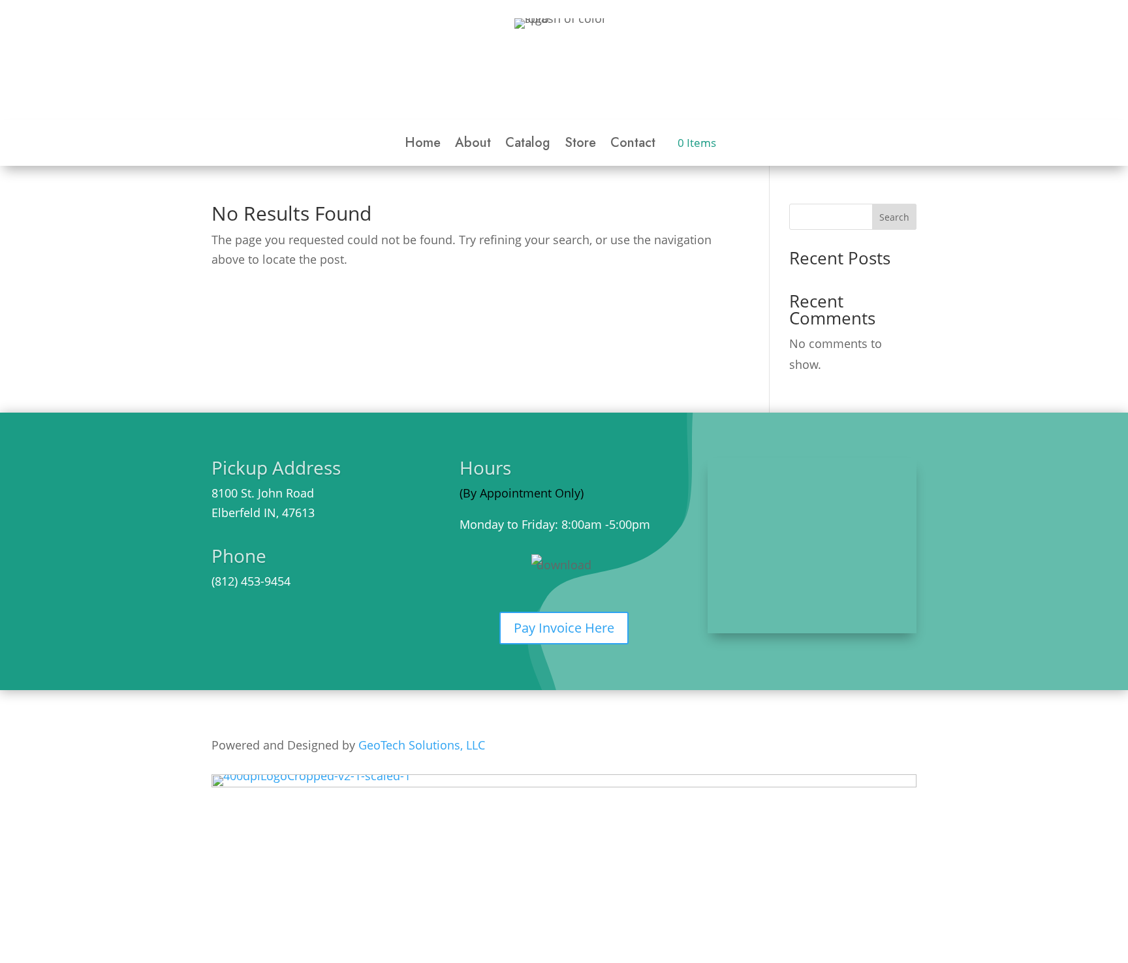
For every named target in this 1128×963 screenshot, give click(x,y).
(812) (225, 581)
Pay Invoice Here (564, 628)
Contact (632, 145)
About (473, 145)
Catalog (527, 145)
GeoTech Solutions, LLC (421, 745)
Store (580, 145)
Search (894, 217)
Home (423, 145)
